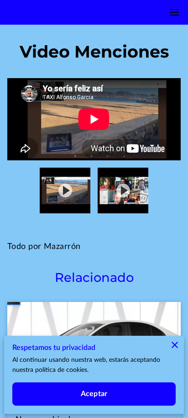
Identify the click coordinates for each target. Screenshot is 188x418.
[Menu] (174, 12)
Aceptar (94, 393)
